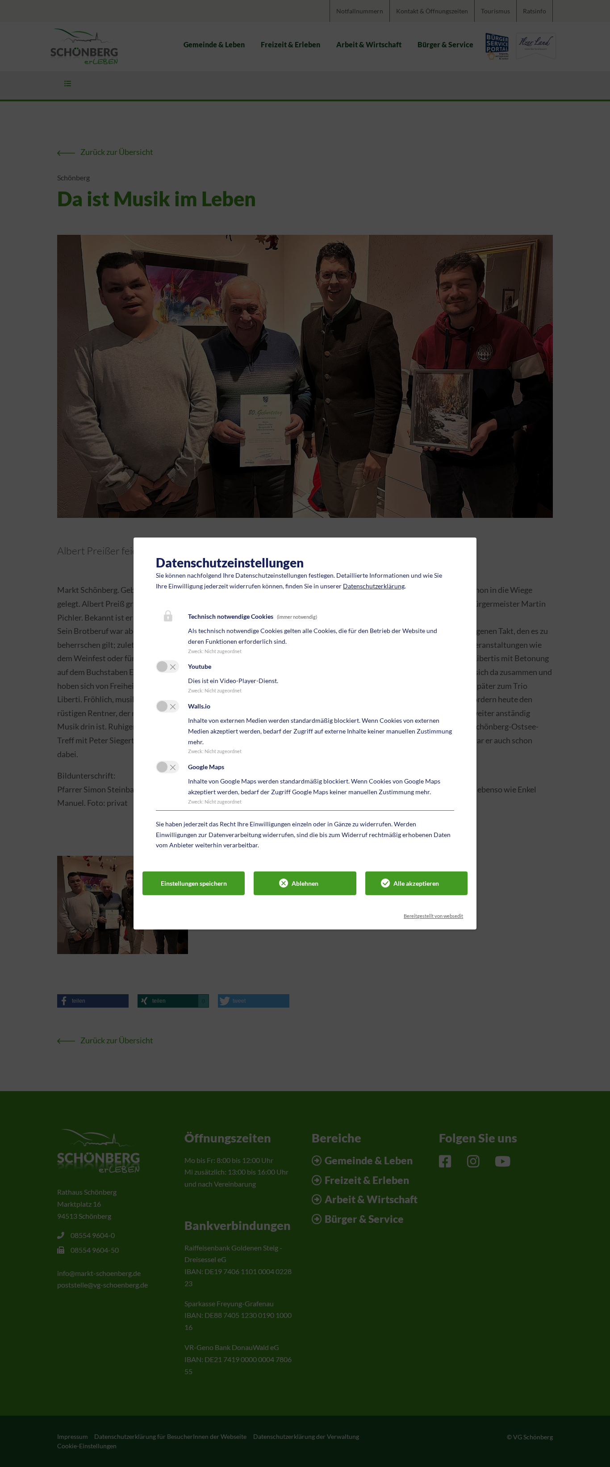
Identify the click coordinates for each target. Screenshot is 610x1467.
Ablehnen (305, 883)
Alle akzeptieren (416, 883)
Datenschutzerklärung (374, 586)
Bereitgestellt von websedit (433, 913)
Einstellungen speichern (194, 883)
